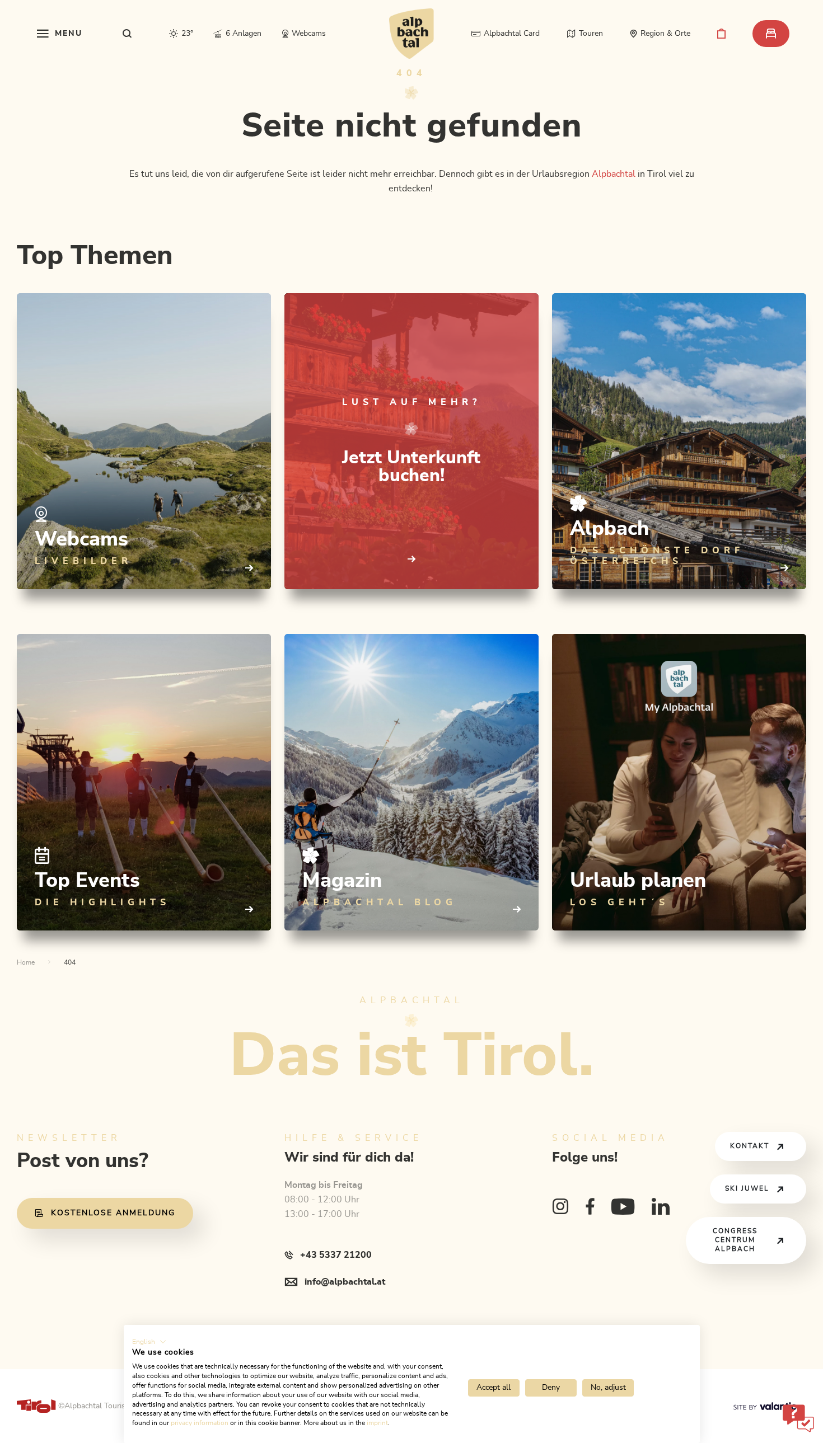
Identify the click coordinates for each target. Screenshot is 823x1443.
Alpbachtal (613, 174)
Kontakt (749, 1146)
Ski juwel (747, 1189)
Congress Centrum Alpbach (735, 1240)
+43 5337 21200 (336, 1255)
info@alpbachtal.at (345, 1281)
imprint (377, 1423)
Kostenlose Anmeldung (113, 1213)
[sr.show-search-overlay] (127, 33)
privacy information (199, 1423)
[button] (149, 1342)
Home (26, 962)
